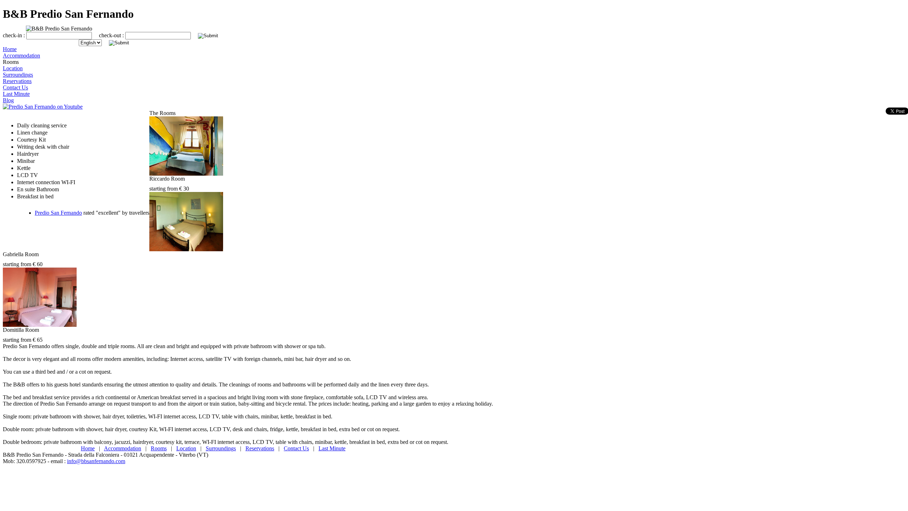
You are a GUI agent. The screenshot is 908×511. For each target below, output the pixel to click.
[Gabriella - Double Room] (186, 249)
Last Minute (332, 448)
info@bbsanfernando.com (96, 461)
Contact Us (296, 448)
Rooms (159, 448)
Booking (12, 113)
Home (88, 448)
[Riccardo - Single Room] (186, 174)
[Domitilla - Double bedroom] (40, 325)
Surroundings (221, 448)
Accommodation (122, 448)
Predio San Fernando (58, 213)
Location (186, 448)
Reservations (259, 448)
